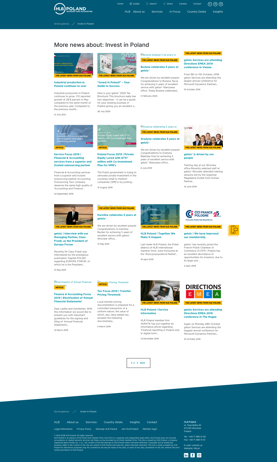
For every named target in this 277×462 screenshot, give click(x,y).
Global (136, 4)
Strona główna (61, 24)
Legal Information (63, 429)
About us (139, 12)
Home (120, 4)
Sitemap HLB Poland (106, 429)
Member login (150, 429)
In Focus (175, 12)
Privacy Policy (84, 429)
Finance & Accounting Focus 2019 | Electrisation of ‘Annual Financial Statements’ (73, 298)
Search (153, 4)
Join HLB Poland (129, 429)
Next (142, 363)
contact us (197, 445)
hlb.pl (197, 448)
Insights (218, 12)
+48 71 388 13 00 (197, 437)
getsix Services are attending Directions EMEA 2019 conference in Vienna (203, 64)
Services (157, 12)
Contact (197, 4)
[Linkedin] (186, 455)
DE (221, 4)
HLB (127, 12)
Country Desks (196, 12)
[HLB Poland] (73, 8)
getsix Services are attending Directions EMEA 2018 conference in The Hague (203, 313)
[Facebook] (192, 455)
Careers (183, 4)
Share (170, 4)
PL (210, 4)
